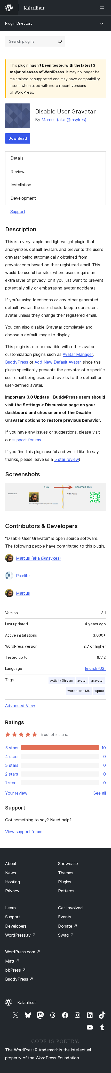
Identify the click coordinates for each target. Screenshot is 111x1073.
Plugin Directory (19, 23)
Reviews (19, 171)
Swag (66, 935)
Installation (21, 184)
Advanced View (20, 705)
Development (23, 198)
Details (17, 158)
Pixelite (23, 575)
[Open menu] (102, 7)
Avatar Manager (78, 354)
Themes (65, 872)
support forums (26, 439)
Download (18, 138)
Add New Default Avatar (58, 362)
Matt (12, 961)
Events (64, 916)
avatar (82, 680)
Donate (67, 926)
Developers (16, 926)
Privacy (12, 890)
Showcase (68, 863)
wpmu (99, 691)
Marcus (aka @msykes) (64, 119)
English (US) (95, 668)
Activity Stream (61, 680)
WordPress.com (22, 951)
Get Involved (70, 907)
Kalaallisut (26, 1002)
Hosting (12, 881)
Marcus (23, 593)
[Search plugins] (60, 41)
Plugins (64, 881)
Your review (16, 793)
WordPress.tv (20, 935)
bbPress (15, 970)
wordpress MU (78, 691)
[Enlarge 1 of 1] (98, 489)
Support (17, 211)
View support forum (23, 831)
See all (99, 793)
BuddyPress (16, 362)
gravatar (97, 680)
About (11, 863)
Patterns (66, 890)
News (10, 872)
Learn (10, 907)
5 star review (66, 459)
